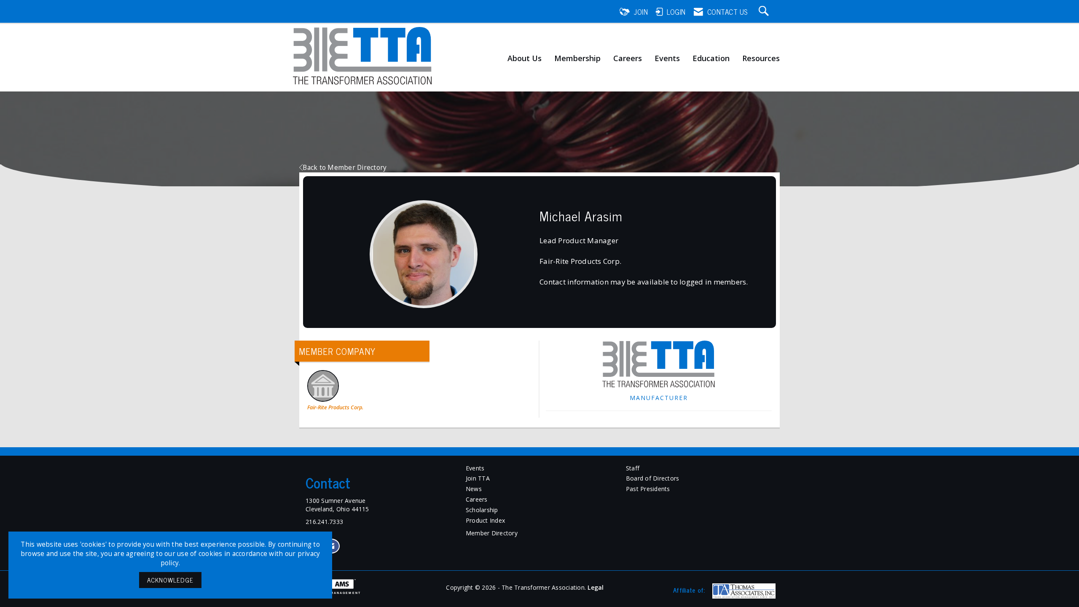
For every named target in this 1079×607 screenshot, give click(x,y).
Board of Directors (652, 478)
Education (711, 58)
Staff (632, 468)
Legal (596, 587)
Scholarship (482, 510)
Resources (761, 58)
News (474, 489)
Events (667, 58)
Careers (627, 58)
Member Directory (492, 533)
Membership (577, 58)
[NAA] (743, 591)
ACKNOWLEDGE (170, 580)
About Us (524, 58)
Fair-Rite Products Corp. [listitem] (335, 407)
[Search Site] (765, 11)
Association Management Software (330, 594)
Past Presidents (648, 489)
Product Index (485, 520)
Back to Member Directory (345, 167)
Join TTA (478, 478)
